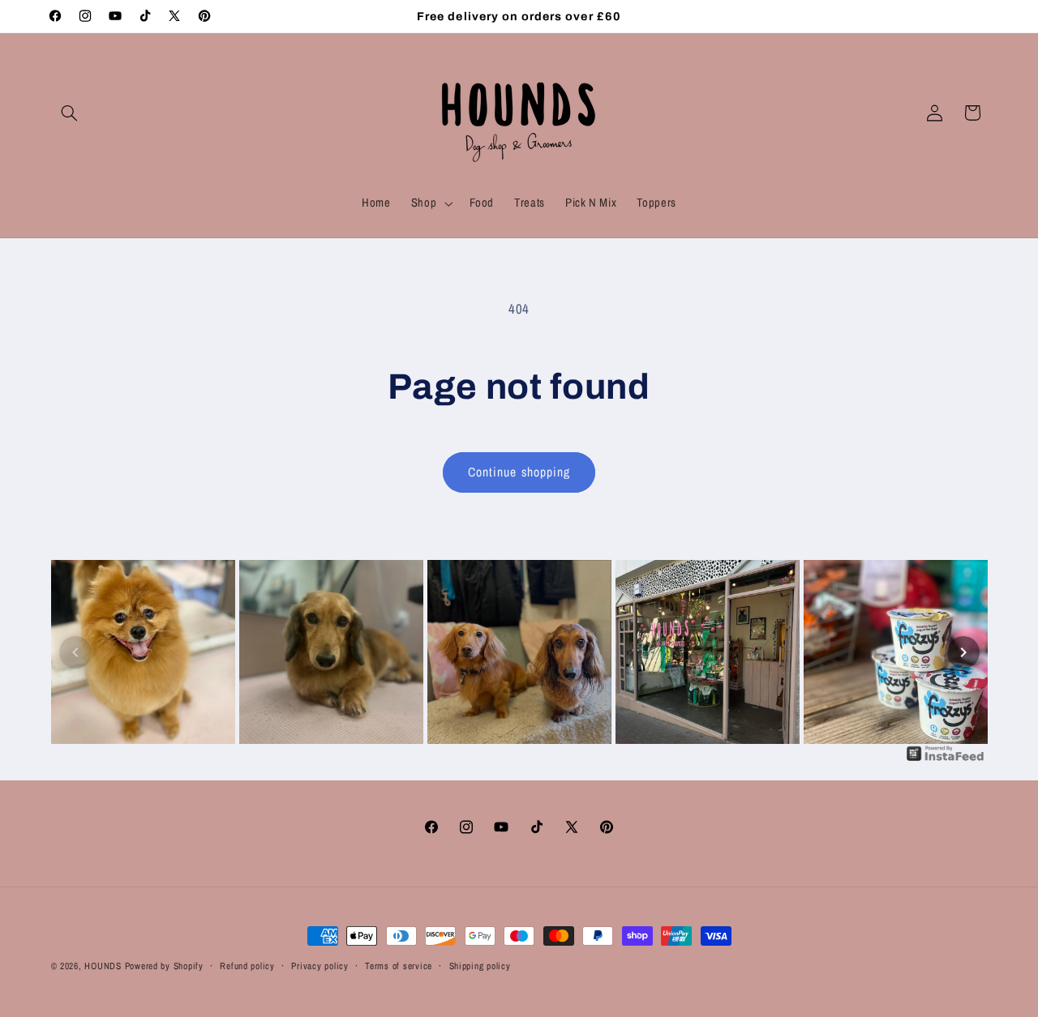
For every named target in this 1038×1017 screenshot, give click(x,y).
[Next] (963, 652)
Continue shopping (519, 472)
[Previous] (75, 652)
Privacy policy (319, 965)
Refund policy (247, 965)
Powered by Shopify (164, 965)
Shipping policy (480, 965)
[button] (69, 112)
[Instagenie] (945, 759)
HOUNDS (102, 965)
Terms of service (398, 965)
